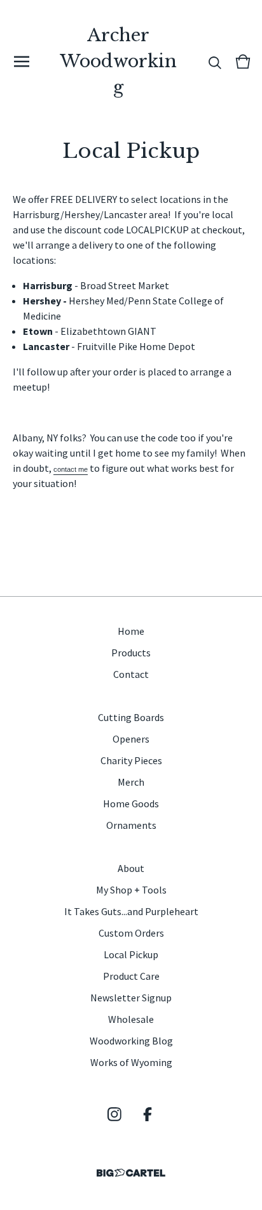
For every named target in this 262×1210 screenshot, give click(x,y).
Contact (131, 674)
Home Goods (131, 803)
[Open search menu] (214, 61)
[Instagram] (114, 1114)
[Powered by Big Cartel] (131, 1173)
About (131, 868)
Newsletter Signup (131, 997)
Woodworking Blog (131, 1040)
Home (131, 631)
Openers (131, 738)
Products (131, 652)
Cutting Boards (131, 717)
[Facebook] (147, 1114)
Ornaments (131, 825)
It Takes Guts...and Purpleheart (131, 911)
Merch (131, 782)
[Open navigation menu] (21, 61)
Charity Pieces (131, 760)
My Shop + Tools (131, 889)
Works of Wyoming (131, 1062)
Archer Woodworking (118, 61)
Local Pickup (131, 954)
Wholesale (131, 1019)
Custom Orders (131, 933)
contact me (70, 469)
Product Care (131, 976)
